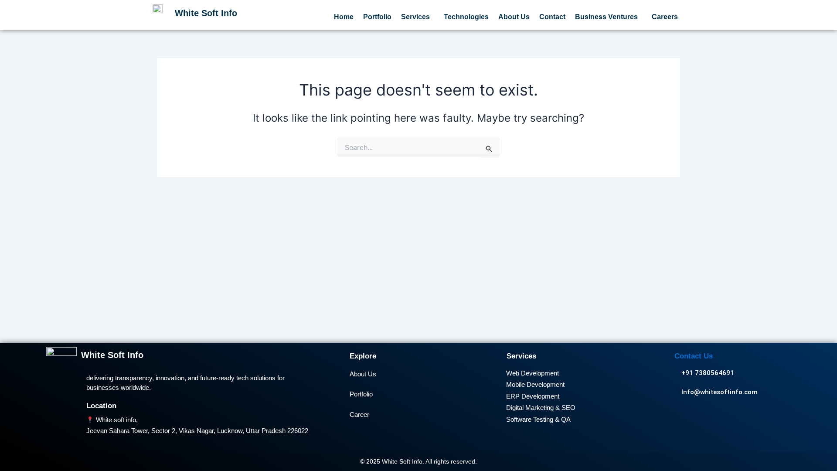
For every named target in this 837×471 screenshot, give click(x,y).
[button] (417, 17)
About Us (514, 16)
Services (415, 16)
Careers (665, 16)
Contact (552, 16)
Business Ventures (606, 16)
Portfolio (377, 16)
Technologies (466, 16)
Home (344, 16)
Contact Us (693, 356)
